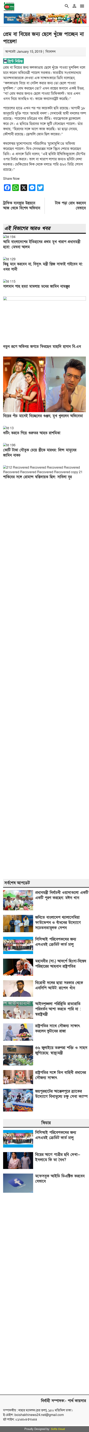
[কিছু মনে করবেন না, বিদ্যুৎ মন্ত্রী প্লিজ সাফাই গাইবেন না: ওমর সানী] (9, 259)
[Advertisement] (44, 679)
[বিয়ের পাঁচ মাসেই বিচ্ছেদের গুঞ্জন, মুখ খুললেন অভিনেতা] (44, 411)
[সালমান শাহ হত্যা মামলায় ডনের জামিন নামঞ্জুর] (9, 281)
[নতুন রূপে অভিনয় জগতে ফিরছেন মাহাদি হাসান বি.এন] (44, 299)
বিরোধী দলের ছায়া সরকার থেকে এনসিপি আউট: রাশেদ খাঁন (59, 985)
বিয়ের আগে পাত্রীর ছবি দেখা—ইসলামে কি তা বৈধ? (57, 1157)
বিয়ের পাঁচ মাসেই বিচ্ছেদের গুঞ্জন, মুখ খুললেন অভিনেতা (43, 416)
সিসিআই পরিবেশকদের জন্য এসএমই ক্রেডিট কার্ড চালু (55, 942)
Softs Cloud (58, 1429)
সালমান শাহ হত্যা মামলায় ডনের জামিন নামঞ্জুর (36, 286)
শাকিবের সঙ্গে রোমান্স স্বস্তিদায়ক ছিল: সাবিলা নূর (37, 477)
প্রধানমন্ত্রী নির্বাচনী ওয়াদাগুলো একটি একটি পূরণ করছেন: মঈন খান (61, 895)
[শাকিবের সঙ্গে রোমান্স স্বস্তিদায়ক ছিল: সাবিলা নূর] (44, 472)
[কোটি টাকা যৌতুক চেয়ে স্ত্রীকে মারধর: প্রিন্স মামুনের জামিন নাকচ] (9, 445)
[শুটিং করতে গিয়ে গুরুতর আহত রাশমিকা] (8, 428)
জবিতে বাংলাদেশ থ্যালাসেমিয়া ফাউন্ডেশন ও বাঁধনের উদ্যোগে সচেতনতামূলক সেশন (58, 923)
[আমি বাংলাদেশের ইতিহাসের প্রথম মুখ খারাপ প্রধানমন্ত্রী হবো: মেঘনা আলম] (9, 237)
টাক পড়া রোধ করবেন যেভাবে (70, 206)
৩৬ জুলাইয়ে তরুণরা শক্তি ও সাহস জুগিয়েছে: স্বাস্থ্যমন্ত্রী (61, 1050)
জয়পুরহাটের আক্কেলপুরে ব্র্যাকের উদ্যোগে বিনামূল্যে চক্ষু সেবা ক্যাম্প (61, 1094)
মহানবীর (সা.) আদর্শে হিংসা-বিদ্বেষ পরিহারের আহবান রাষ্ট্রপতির (60, 964)
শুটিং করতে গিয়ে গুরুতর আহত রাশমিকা (31, 433)
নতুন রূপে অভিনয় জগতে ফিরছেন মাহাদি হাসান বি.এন (42, 346)
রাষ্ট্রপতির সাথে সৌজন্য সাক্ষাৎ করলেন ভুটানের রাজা (57, 1028)
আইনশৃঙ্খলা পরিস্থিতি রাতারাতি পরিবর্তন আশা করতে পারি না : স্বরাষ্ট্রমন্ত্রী (58, 1009)
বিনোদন (50, 51)
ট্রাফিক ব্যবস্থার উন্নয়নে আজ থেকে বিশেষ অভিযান (21, 206)
